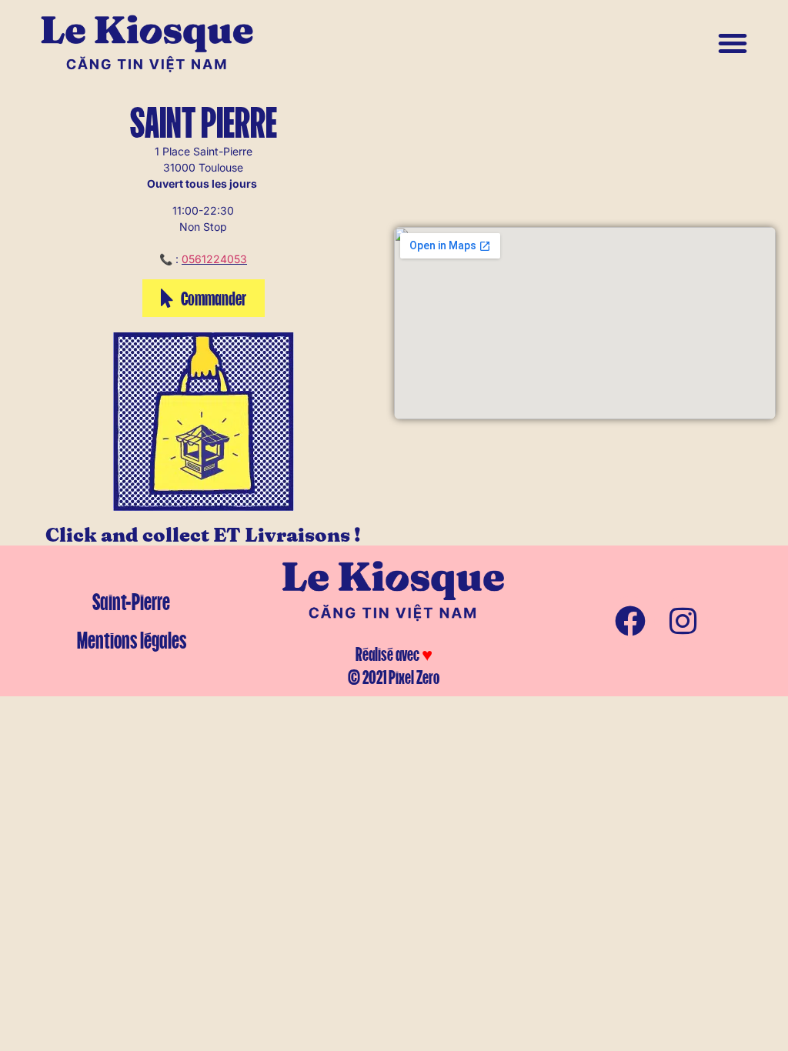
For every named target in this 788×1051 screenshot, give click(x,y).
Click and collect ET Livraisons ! (203, 536)
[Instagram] (683, 621)
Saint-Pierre (131, 601)
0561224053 (214, 258)
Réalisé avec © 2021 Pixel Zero (393, 665)
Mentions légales (131, 640)
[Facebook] (630, 621)
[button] (733, 43)
